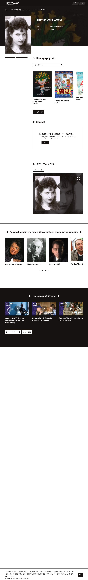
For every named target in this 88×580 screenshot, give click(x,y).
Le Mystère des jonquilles (39, 101)
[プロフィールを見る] (82, 3)
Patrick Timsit (77, 264)
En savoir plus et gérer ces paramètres (17, 578)
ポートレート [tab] (38, 170)
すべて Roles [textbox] (39, 65)
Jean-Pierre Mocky (13, 264)
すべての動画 (27, 332)
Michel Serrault (33, 264)
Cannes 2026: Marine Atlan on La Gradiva (63, 319)
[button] (78, 179)
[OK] (80, 575)
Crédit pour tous (62, 101)
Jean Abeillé (54, 264)
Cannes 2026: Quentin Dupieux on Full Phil (34, 319)
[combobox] (48, 65)
